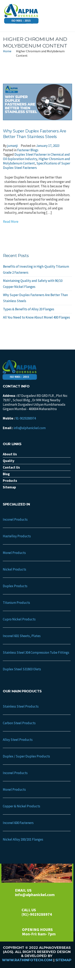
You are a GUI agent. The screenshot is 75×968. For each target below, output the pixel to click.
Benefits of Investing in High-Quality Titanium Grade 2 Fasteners (36, 269)
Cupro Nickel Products (19, 619)
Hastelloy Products (17, 536)
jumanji (12, 145)
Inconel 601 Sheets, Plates (22, 636)
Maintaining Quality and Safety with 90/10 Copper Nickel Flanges (32, 283)
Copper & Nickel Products (21, 806)
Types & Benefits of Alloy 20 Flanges (28, 309)
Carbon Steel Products (19, 723)
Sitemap (63, 960)
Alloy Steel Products (18, 739)
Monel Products (14, 553)
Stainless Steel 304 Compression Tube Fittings (36, 652)
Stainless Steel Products (21, 706)
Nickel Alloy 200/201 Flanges (23, 839)
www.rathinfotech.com (27, 960)
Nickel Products (14, 569)
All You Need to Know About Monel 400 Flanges (36, 317)
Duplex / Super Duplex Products (26, 756)
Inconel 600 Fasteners (18, 823)
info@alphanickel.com (30, 428)
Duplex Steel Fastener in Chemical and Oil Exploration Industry (36, 156)
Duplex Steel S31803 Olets (22, 669)
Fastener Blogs (27, 150)
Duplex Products (15, 586)
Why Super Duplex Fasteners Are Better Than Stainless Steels (35, 298)
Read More (10, 221)
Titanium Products (16, 602)
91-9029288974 (25, 418)
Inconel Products (15, 519)
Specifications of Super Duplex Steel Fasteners (36, 165)
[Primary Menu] (68, 16)
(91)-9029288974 (37, 914)
